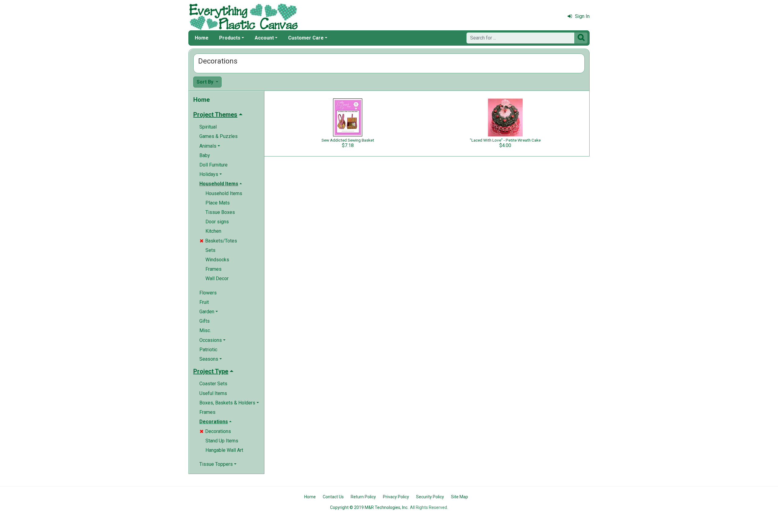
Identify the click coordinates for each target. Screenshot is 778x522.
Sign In (582, 16)
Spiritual (208, 127)
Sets (210, 250)
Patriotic (208, 349)
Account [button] (264, 38)
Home (201, 38)
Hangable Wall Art (224, 450)
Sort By (206, 82)
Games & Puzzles (218, 136)
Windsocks (217, 260)
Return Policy (363, 496)
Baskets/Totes (218, 241)
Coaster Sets (213, 383)
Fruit (204, 302)
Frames (213, 269)
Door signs (217, 222)
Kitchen (213, 231)
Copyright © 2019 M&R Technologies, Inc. (369, 507)
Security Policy (430, 496)
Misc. (205, 330)
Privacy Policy (396, 496)
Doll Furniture (213, 165)
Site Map (459, 496)
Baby (204, 155)
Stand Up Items (221, 441)
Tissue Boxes (220, 212)
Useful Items (213, 393)
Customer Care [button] (306, 38)
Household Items (223, 193)
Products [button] (229, 38)
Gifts (204, 321)
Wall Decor (217, 278)
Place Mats (217, 203)
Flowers (208, 293)
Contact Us (333, 496)
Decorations (215, 431)
